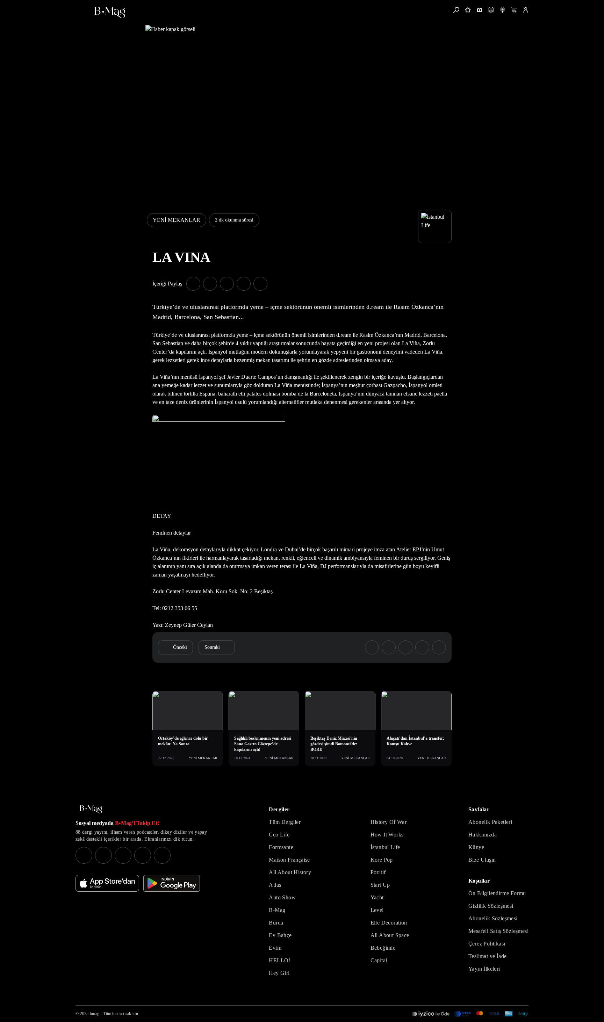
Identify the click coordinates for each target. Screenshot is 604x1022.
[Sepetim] (514, 10)
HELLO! (279, 960)
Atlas (275, 885)
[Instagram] (84, 855)
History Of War (389, 822)
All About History (290, 872)
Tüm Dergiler (285, 822)
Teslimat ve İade (487, 956)
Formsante (281, 847)
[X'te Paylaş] (210, 284)
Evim (275, 948)
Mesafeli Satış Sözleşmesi (498, 931)
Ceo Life (279, 835)
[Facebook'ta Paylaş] (193, 284)
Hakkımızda (482, 835)
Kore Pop (382, 860)
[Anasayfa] (468, 10)
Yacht (377, 897)
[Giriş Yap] (525, 10)
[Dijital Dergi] (491, 10)
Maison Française (289, 860)
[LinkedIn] (142, 855)
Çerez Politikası (486, 944)
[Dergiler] (479, 10)
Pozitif (378, 872)
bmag (94, 1013)
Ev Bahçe (280, 935)
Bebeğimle (383, 948)
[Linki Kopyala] (439, 647)
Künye (476, 847)
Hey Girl (279, 973)
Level (377, 910)
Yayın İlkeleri (484, 969)
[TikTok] (162, 855)
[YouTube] (103, 855)
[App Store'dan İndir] (107, 883)
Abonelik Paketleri (490, 822)
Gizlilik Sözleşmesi (490, 906)
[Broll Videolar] (502, 10)
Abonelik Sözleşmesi (493, 918)
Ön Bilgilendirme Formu (497, 893)
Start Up (380, 885)
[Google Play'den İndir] (171, 883)
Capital (379, 960)
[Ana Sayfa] (91, 809)
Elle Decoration (389, 923)
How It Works (387, 835)
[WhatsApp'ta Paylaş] (227, 284)
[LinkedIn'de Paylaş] (244, 284)
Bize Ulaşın (482, 860)
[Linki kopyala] (260, 284)
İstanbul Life (385, 847)
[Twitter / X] (123, 855)
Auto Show (282, 897)
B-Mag (277, 910)
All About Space (390, 935)
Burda (276, 923)
